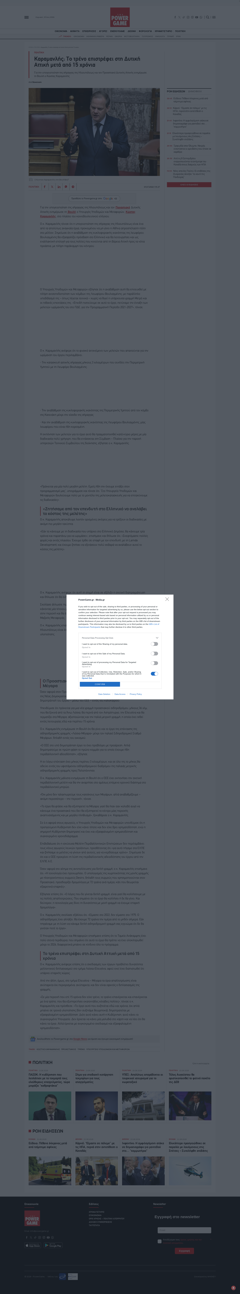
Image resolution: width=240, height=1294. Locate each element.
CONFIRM (100, 684)
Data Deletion (104, 694)
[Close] (168, 600)
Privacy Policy (136, 694)
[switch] (154, 644)
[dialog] (120, 647)
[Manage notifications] (233, 1288)
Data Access (120, 694)
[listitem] (120, 637)
